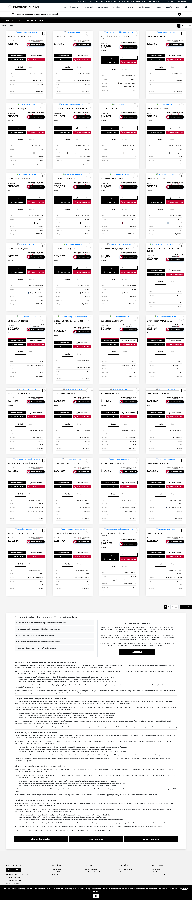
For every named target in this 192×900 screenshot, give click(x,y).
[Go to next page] (186, 26)
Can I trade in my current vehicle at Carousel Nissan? (36, 635)
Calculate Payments (17, 55)
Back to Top (186, 607)
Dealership (157, 865)
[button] (42, 33)
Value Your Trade (18, 59)
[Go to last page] (189, 26)
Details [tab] (21, 67)
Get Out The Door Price (37, 59)
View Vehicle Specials (40, 839)
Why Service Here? (158, 875)
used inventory (35, 721)
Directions (155, 872)
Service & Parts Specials (93, 872)
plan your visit (148, 643)
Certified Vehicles (58, 875)
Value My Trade (124, 872)
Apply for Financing (125, 869)
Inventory (56, 865)
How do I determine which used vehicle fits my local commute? (39, 629)
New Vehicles (56, 869)
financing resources (41, 749)
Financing (123, 865)
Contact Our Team (151, 839)
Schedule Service (91, 869)
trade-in (107, 637)
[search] (186, 7)
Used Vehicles (56, 872)
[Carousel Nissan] (23, 7)
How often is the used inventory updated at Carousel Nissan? (39, 642)
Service (88, 865)
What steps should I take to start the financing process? (37, 648)
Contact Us (137, 651)
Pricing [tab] (31, 67)
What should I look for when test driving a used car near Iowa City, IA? (42, 623)
